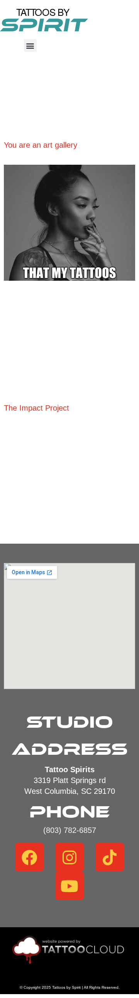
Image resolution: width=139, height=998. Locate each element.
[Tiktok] (109, 857)
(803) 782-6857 (69, 830)
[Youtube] (69, 886)
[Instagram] (69, 857)
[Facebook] (29, 857)
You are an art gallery (42, 145)
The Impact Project (36, 408)
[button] (30, 45)
